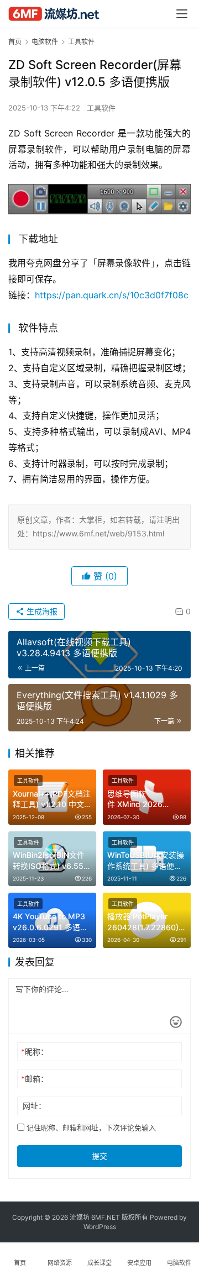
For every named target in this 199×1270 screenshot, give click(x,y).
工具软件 (101, 107)
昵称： (34, 1051)
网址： (34, 1105)
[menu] (181, 14)
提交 (99, 1156)
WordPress (99, 1226)
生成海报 (40, 611)
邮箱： (34, 1078)
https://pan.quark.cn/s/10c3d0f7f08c (111, 295)
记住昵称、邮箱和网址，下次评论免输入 (90, 1127)
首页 (15, 42)
